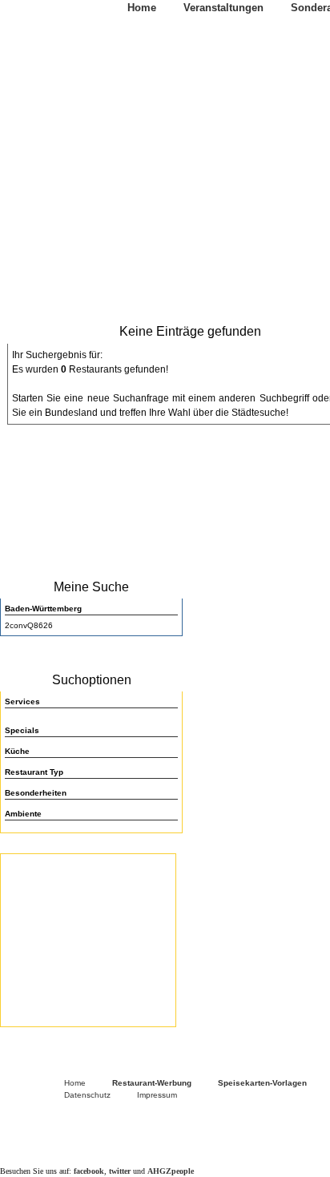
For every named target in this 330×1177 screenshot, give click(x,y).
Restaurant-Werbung (151, 1082)
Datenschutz (87, 1094)
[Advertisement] (88, 938)
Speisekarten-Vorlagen (262, 1082)
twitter (120, 1171)
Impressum (157, 1094)
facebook (89, 1171)
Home (141, 8)
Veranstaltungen (223, 8)
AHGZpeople (170, 1171)
